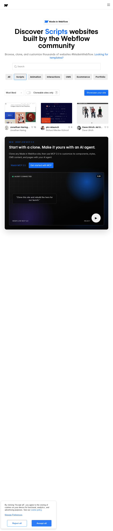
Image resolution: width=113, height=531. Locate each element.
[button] (18, 165)
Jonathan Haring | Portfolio (20, 127)
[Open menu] (108, 4)
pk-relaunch (52, 127)
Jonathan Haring (18, 130)
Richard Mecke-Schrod (57, 130)
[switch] (28, 92)
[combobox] (14, 93)
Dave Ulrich (87, 130)
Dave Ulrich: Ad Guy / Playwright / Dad (92, 127)
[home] (6, 5)
